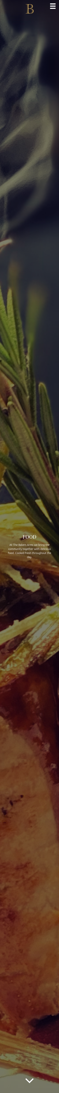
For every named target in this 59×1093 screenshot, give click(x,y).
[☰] (53, 6)
